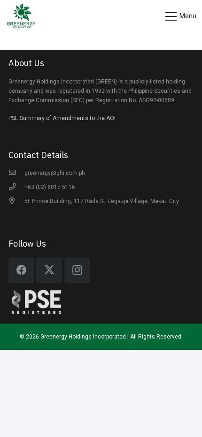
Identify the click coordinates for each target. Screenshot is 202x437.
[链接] (21, 16)
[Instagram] (77, 270)
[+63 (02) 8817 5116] (16, 187)
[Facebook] (21, 270)
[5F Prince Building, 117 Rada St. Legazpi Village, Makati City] (16, 201)
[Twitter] (49, 270)
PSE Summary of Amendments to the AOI (62, 118)
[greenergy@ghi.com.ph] (16, 173)
